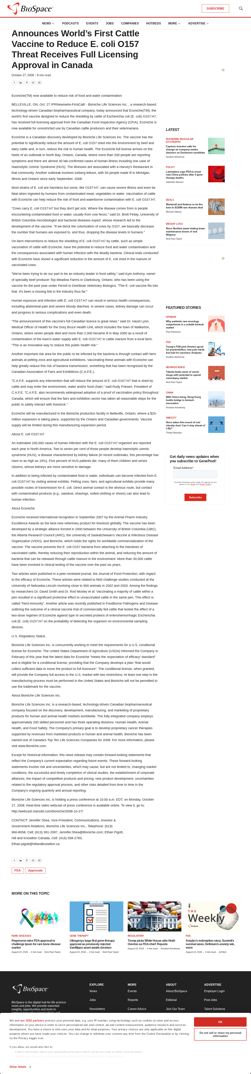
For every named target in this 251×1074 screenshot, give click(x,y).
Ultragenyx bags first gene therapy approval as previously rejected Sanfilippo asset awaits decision (92, 944)
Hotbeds (153, 23)
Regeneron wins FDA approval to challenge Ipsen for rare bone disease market (36, 944)
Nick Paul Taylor (174, 239)
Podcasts (70, 23)
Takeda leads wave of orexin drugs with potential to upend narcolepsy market (183, 374)
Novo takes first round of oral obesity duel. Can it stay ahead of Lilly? (185, 425)
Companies (130, 23)
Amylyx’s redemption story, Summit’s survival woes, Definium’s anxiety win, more (210, 944)
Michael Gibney (174, 212)
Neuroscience (175, 367)
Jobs (110, 23)
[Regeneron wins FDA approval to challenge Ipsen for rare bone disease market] (38, 916)
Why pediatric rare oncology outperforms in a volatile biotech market (185, 324)
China (169, 392)
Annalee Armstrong (175, 407)
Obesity (171, 417)
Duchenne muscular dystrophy (179, 140)
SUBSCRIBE (215, 8)
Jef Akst (222, 952)
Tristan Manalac (174, 432)
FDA (18, 870)
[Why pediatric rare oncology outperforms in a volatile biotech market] (216, 324)
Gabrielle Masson (175, 182)
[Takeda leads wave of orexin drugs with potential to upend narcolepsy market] (216, 374)
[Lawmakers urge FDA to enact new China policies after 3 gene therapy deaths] (216, 174)
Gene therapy (79, 935)
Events (92, 23)
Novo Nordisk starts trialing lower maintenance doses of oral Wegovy (185, 231)
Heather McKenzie (175, 157)
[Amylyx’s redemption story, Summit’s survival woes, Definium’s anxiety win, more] (212, 916)
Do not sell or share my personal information (220, 1034)
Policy (170, 167)
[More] (53, 23)
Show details (18, 1066)
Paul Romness (173, 332)
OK (220, 1022)
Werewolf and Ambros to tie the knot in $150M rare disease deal (184, 206)
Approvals (35, 870)
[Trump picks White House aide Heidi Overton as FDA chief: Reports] (154, 916)
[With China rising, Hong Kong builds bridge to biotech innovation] (216, 399)
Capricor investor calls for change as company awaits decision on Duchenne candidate (185, 149)
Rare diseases (21, 935)
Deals (170, 199)
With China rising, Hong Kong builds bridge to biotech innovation (183, 400)
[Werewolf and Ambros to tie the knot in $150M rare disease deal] (216, 206)
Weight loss (174, 224)
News (46, 23)
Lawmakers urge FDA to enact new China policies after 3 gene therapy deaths (184, 174)
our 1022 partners (32, 1020)
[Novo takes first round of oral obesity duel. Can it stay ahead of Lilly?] (216, 424)
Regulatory (136, 935)
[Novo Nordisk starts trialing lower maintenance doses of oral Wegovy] (216, 231)
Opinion (171, 317)
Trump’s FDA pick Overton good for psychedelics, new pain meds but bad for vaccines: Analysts (185, 349)
